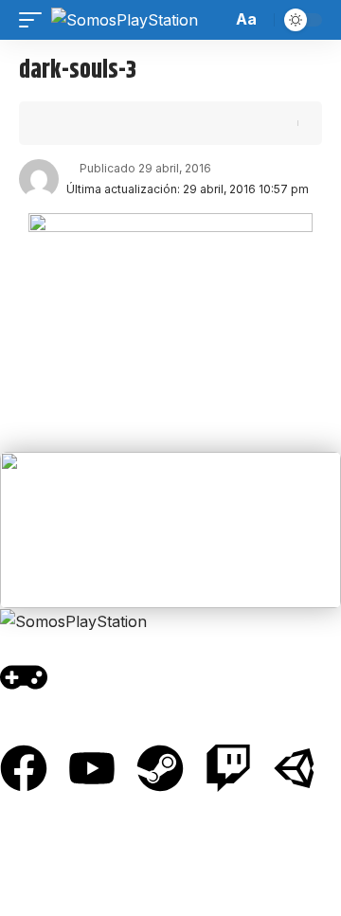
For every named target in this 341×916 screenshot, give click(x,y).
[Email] (121, 123)
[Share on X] (92, 123)
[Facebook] (23, 768)
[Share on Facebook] (62, 123)
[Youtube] (92, 768)
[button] (35, 20)
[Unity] (296, 768)
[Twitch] (228, 768)
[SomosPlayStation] (124, 20)
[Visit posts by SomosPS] (39, 179)
